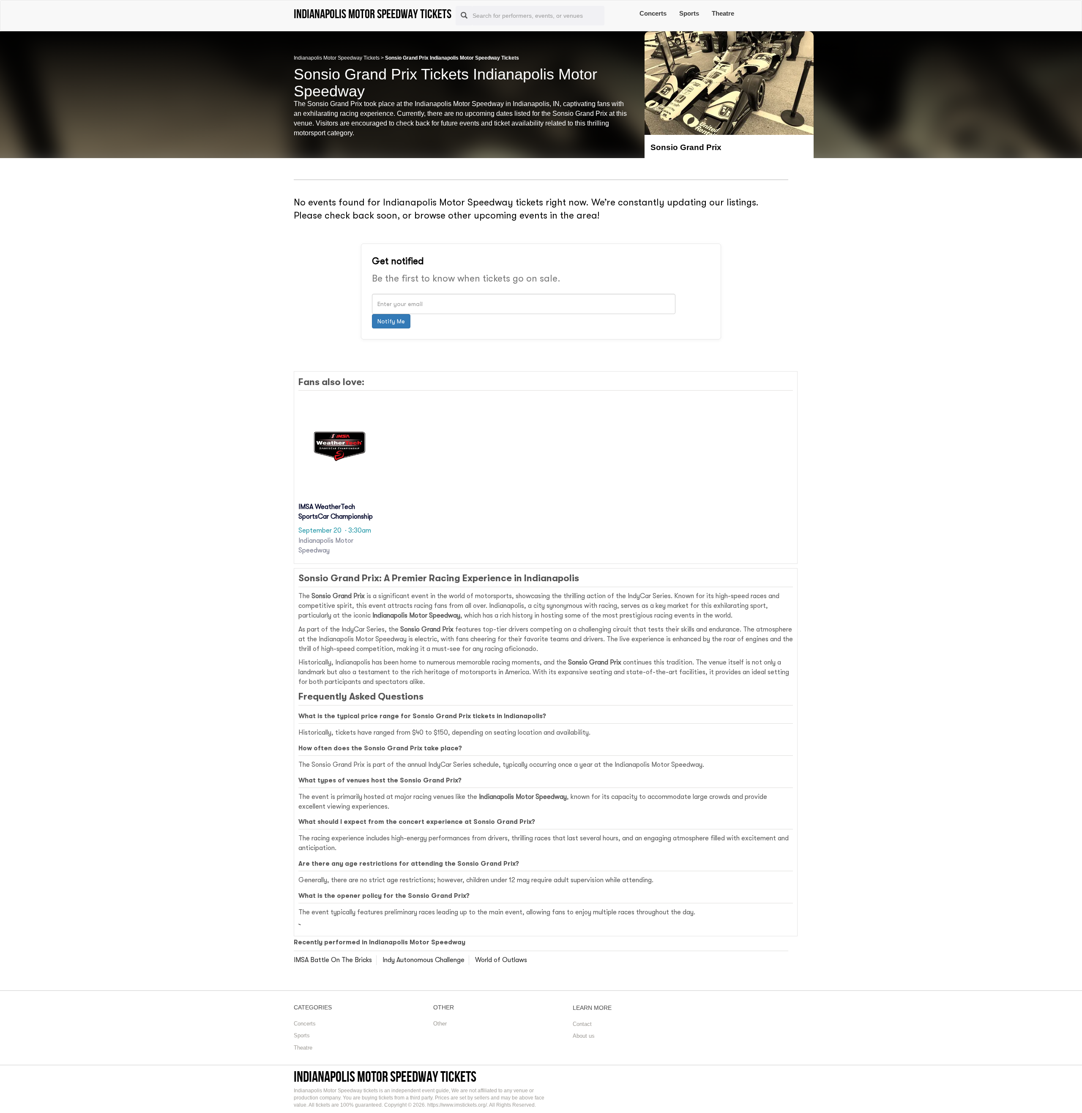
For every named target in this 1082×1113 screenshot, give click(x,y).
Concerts (653, 13)
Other (440, 1023)
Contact (582, 1024)
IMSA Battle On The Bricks (333, 960)
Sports (689, 13)
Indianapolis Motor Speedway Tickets (337, 58)
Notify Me (391, 321)
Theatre (723, 13)
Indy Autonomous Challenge (423, 960)
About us (584, 1036)
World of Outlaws (501, 960)
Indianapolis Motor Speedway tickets (385, 1076)
